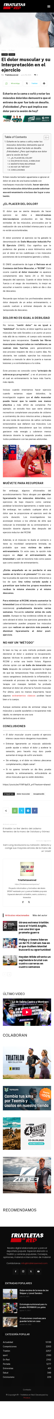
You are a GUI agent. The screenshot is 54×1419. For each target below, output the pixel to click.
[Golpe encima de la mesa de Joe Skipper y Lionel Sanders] (10, 1294)
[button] (48, 6)
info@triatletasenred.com (34, 1263)
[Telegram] (28, 811)
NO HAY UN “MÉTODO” (20, 167)
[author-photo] (27, 876)
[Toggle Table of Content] (45, 137)
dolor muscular (23, 794)
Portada (11, 54)
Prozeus (26, 1397)
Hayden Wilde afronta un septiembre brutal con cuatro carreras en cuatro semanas (35, 962)
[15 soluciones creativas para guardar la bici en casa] (10, 1322)
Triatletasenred (11, 75)
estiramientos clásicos (23, 695)
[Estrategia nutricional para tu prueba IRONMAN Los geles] (10, 1308)
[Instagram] (23, 1272)
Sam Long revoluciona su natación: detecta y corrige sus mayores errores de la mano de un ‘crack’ (27, 848)
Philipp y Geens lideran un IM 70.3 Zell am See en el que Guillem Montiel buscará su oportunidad (35, 944)
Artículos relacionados (17, 915)
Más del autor (40, 915)
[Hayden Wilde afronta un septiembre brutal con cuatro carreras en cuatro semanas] (10, 960)
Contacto (27, 1389)
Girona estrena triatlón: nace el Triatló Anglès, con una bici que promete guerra (34, 927)
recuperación (38, 794)
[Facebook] (35, 811)
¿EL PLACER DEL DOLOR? (21, 158)
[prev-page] (4, 974)
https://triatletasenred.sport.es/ (27, 884)
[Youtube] (38, 1272)
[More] (44, 83)
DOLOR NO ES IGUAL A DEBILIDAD (25, 161)
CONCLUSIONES (18, 170)
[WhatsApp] (15, 811)
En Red (11, 50)
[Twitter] (21, 811)
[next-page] (9, 974)
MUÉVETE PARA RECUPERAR (23, 164)
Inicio (3, 50)
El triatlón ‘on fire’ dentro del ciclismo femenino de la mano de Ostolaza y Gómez (26, 830)
